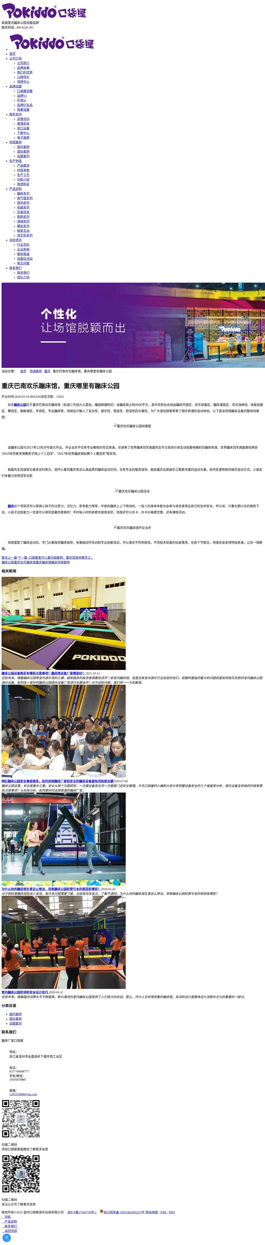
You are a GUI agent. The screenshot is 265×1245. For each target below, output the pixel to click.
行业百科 (23, 244)
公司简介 (23, 63)
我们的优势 (25, 72)
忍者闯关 (23, 212)
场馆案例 (15, 142)
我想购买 (23, 184)
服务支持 (15, 114)
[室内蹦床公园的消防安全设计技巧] (64, 987)
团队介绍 (23, 277)
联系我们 (15, 268)
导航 (6, 1217)
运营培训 (23, 119)
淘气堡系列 (25, 198)
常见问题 (23, 263)
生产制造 (15, 161)
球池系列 (23, 202)
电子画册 (23, 137)
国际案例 (23, 151)
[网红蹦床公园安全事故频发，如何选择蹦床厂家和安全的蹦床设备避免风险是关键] (64, 776)
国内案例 (23, 147)
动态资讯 (15, 240)
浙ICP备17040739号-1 (82, 1212)
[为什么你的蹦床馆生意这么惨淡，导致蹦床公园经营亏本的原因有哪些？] (64, 884)
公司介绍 (15, 58)
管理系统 (23, 123)
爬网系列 (23, 216)
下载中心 (23, 133)
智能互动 (23, 230)
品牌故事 (23, 67)
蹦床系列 (23, 193)
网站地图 (151, 1212)
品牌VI (22, 95)
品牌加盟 (15, 86)
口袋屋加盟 (25, 91)
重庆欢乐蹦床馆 (25, 562)
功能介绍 (23, 179)
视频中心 (23, 81)
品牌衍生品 (25, 105)
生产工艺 (23, 175)
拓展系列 (23, 207)
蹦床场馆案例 (60, 562)
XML (163, 1212)
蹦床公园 (8, 562)
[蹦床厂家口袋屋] (44, 18)
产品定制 (15, 189)
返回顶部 (9, 1231)
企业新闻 (23, 249)
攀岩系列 (23, 226)
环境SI (21, 100)
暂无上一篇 (9, 557)
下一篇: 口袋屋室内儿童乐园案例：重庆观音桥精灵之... (55, 557)
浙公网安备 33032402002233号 (124, 1212)
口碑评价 (23, 77)
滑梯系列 (23, 221)
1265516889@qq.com (23, 1094)
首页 (12, 53)
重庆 (47, 371)
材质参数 (23, 170)
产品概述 (23, 165)
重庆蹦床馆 (43, 562)
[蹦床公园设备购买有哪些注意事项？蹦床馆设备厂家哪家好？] (64, 669)
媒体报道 (23, 254)
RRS (172, 1212)
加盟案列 (23, 156)
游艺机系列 (25, 235)
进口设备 (23, 128)
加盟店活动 (25, 258)
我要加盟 (23, 109)
